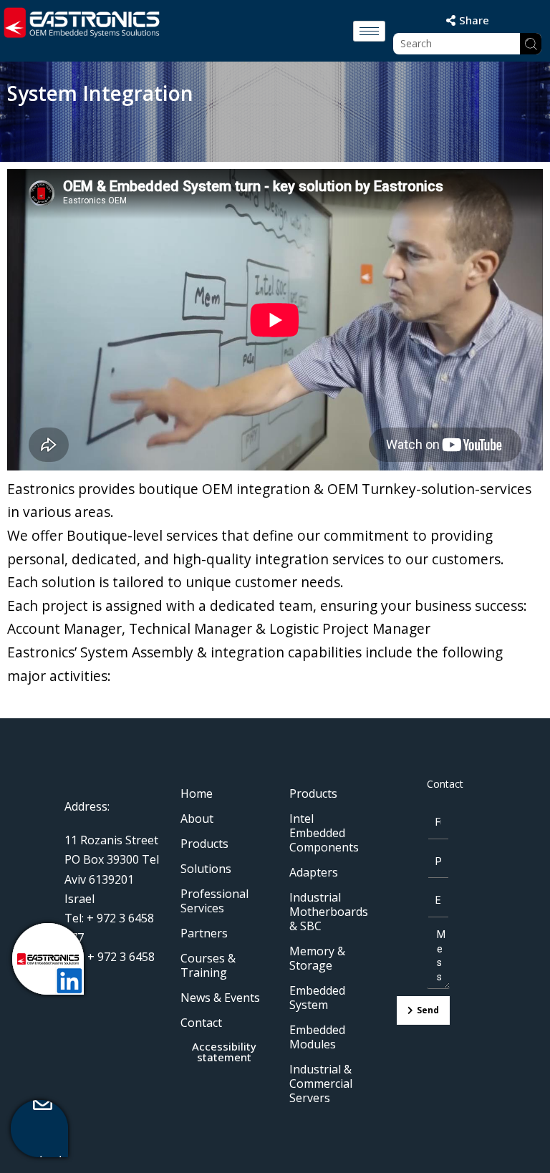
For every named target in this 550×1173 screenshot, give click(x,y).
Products (204, 843)
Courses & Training (208, 965)
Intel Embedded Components (324, 833)
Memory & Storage (317, 958)
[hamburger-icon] (369, 31)
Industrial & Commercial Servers (320, 1083)
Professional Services (214, 901)
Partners (204, 933)
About (196, 818)
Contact (201, 1022)
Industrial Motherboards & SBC (328, 911)
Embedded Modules (317, 1037)
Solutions (205, 869)
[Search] (530, 43)
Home (196, 793)
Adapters (313, 872)
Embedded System (317, 998)
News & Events (220, 997)
